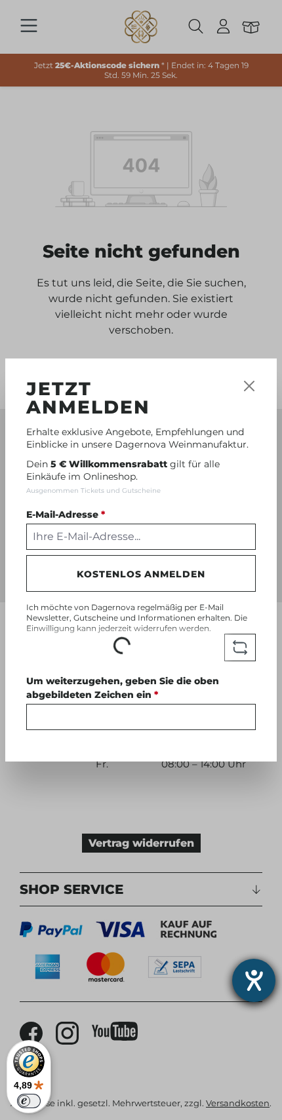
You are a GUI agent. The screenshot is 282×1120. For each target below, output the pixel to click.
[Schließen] (249, 386)
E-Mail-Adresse (65, 514)
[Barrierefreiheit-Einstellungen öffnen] (253, 980)
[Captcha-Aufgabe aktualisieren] (240, 647)
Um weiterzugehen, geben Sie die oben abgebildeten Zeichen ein (122, 688)
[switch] (29, 1101)
